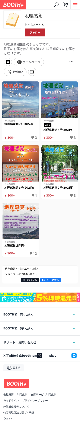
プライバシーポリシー (35, 400)
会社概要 (8, 394)
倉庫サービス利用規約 (43, 394)
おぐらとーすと (34, 24)
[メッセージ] (32, 72)
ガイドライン (11, 400)
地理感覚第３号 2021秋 (19, 187)
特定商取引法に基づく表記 (18, 412)
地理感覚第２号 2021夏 (58, 187)
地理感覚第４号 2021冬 (58, 129)
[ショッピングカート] (65, 4)
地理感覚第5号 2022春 (18, 124)
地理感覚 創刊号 (14, 245)
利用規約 (22, 394)
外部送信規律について (16, 406)
